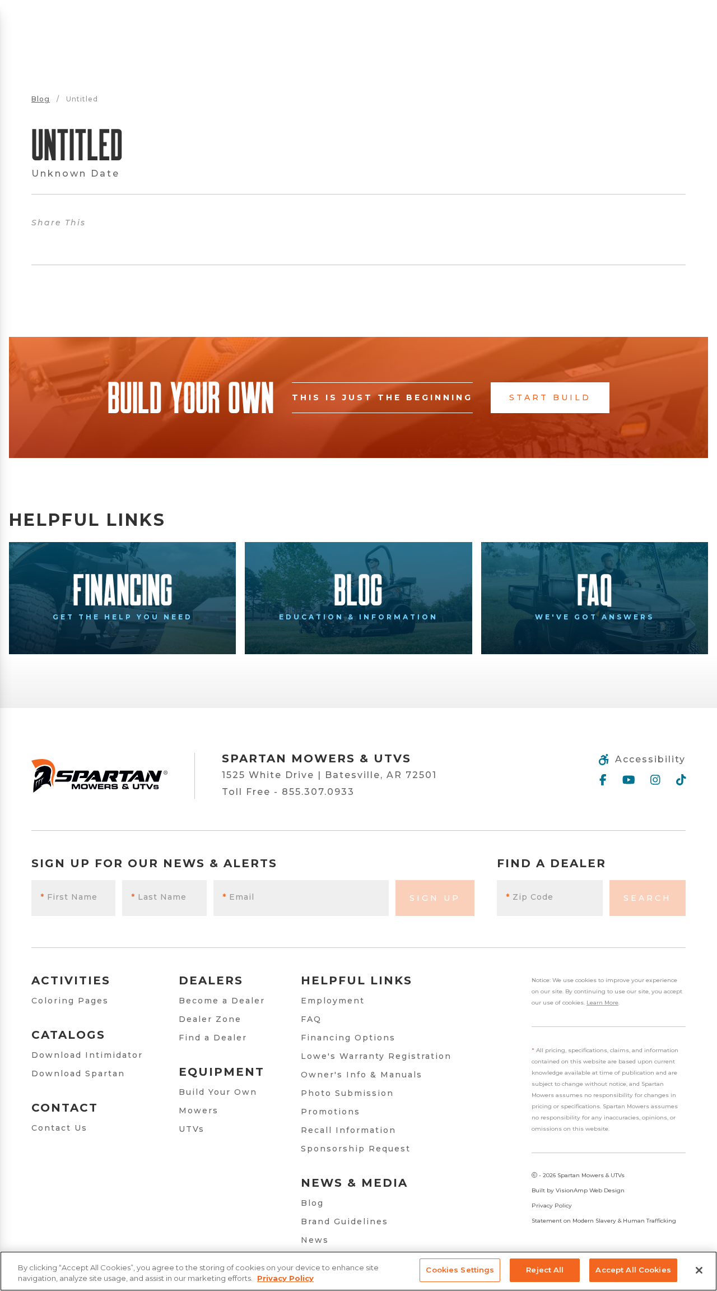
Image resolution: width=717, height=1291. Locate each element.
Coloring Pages (70, 1001)
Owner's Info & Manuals (361, 1075)
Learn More (602, 1002)
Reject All (545, 1269)
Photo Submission (347, 1093)
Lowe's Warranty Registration (376, 1056)
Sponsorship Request (356, 1149)
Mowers (198, 1110)
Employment (333, 1001)
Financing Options (348, 1038)
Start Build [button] (550, 397)
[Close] (699, 1270)
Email (238, 897)
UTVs (191, 1129)
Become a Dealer (222, 1001)
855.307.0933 (318, 791)
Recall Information (348, 1130)
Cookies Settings (460, 1269)
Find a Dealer (213, 1038)
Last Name (159, 897)
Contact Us (59, 1128)
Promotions (330, 1112)
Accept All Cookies (633, 1269)
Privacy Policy (552, 1205)
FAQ (311, 1019)
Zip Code (529, 897)
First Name (68, 897)
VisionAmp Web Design (590, 1190)
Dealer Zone (210, 1019)
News (315, 1240)
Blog (40, 99)
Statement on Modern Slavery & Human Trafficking (604, 1220)
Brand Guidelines (344, 1221)
